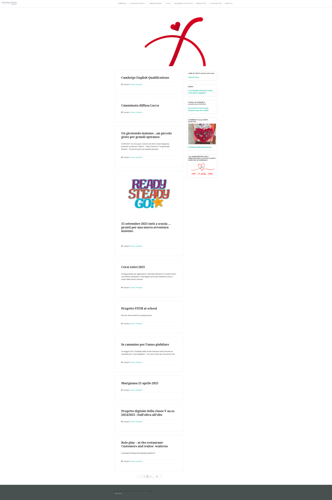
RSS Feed (118, 493)
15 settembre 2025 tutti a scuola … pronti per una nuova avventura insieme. (146, 227)
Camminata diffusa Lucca (140, 105)
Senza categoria (136, 84)
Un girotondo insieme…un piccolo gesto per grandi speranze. (146, 135)
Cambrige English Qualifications (145, 77)
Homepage (122, 3)
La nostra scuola (137, 3)
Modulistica (201, 3)
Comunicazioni (155, 3)
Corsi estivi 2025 (133, 267)
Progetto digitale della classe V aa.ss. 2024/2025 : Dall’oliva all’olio (148, 412)
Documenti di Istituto (183, 3)
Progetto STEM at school (139, 308)
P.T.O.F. (168, 3)
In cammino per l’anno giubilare (145, 344)
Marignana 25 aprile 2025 (139, 383)
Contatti (228, 3)
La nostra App (216, 3)
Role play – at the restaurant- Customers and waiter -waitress (144, 444)
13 (157, 476)
